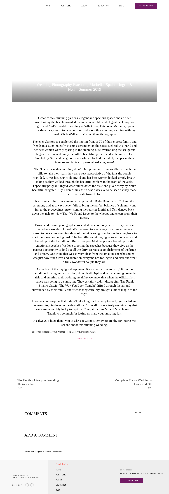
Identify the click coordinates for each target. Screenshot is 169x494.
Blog (121, 6)
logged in (40, 451)
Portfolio (66, 6)
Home (47, 6)
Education (103, 6)
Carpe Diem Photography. (99, 134)
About (84, 6)
